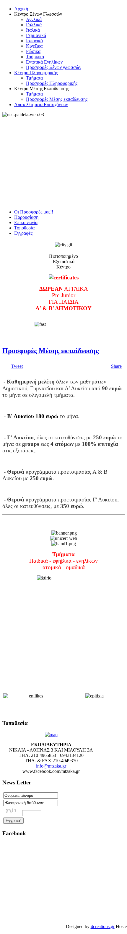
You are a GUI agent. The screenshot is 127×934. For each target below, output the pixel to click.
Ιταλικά (33, 30)
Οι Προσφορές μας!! (33, 211)
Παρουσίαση (26, 217)
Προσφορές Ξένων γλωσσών (53, 67)
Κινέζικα (34, 45)
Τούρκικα (35, 56)
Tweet (17, 366)
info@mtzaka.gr (51, 765)
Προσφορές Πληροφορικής (51, 83)
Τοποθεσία (24, 227)
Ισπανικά (34, 40)
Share (116, 366)
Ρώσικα (33, 51)
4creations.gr (103, 926)
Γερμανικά (36, 35)
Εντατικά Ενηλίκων (44, 61)
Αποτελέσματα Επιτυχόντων (41, 104)
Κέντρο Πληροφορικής (36, 72)
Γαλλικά (34, 24)
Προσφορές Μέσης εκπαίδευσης (56, 99)
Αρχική (21, 8)
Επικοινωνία (26, 222)
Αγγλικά (34, 19)
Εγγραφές (23, 233)
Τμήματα (34, 77)
